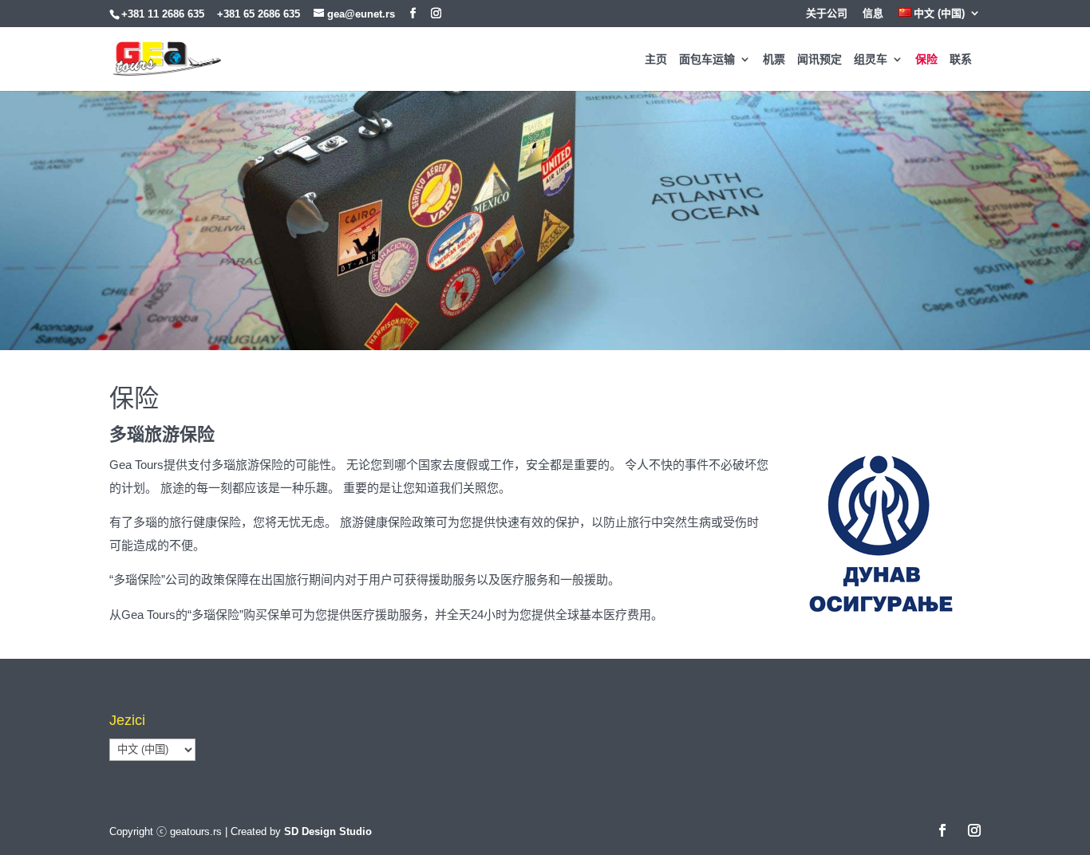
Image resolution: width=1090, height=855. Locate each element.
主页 (656, 59)
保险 (926, 59)
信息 (873, 13)
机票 (774, 59)
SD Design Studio (328, 831)
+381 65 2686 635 (258, 14)
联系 (961, 59)
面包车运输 (707, 59)
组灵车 (870, 59)
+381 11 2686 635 (162, 14)
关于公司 (826, 13)
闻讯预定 (819, 59)
